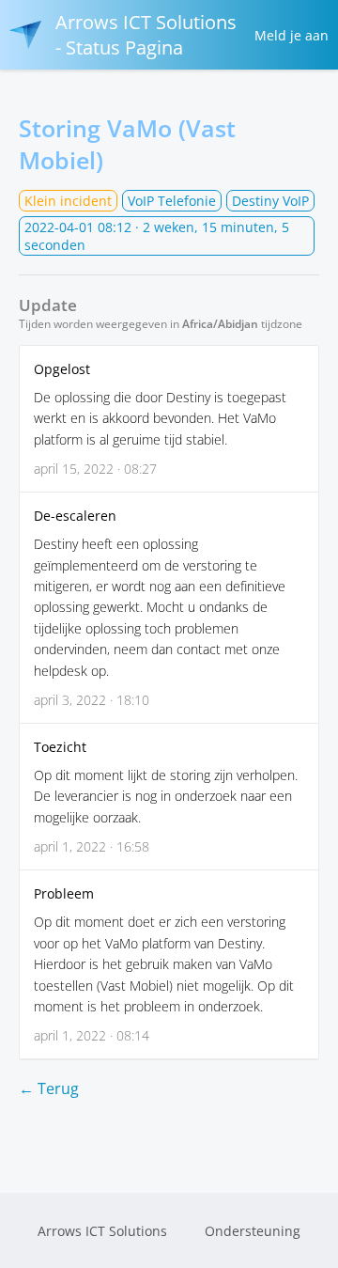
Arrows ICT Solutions (102, 1231)
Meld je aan (291, 35)
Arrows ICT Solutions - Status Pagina (146, 34)
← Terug (49, 1088)
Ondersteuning (252, 1231)
